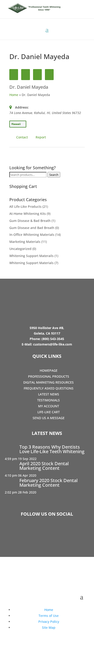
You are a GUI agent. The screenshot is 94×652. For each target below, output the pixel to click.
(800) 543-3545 (53, 339)
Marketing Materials (24, 241)
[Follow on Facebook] (33, 531)
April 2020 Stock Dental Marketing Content (44, 465)
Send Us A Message (49, 418)
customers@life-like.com (52, 344)
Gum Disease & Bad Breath (30, 220)
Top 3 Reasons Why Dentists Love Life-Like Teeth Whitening (51, 449)
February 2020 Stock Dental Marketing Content (48, 482)
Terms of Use (49, 615)
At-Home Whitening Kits (27, 213)
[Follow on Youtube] (60, 531)
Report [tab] (41, 137)
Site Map (48, 627)
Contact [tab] (22, 137)
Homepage (48, 370)
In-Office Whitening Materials (31, 234)
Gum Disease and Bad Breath (31, 228)
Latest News (48, 394)
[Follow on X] (47, 531)
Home (13, 95)
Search (53, 175)
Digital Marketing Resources (48, 382)
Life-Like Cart (48, 412)
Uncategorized (20, 249)
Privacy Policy (48, 621)
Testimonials (48, 400)
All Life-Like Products (25, 206)
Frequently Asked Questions (48, 388)
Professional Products (48, 376)
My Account (48, 406)
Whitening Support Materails (31, 256)
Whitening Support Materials (31, 263)
